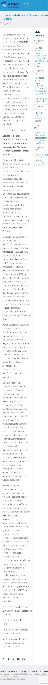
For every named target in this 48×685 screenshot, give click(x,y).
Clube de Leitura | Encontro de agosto (41, 117)
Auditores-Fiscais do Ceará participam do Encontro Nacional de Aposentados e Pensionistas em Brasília (41, 89)
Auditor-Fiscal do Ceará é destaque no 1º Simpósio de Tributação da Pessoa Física (41, 56)
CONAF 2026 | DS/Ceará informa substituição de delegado (41, 159)
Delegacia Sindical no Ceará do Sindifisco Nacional (15, 5)
